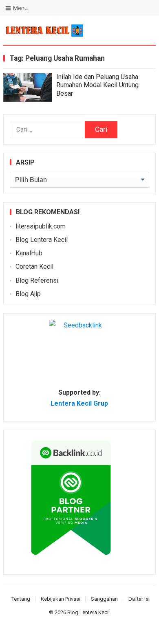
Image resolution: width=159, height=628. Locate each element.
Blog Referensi (36, 280)
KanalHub (28, 253)
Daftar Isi (139, 599)
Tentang (20, 599)
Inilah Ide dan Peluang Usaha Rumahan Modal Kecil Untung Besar (97, 85)
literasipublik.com (40, 226)
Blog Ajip (28, 294)
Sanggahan (104, 599)
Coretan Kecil (34, 266)
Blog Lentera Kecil (41, 240)
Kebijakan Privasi (60, 599)
